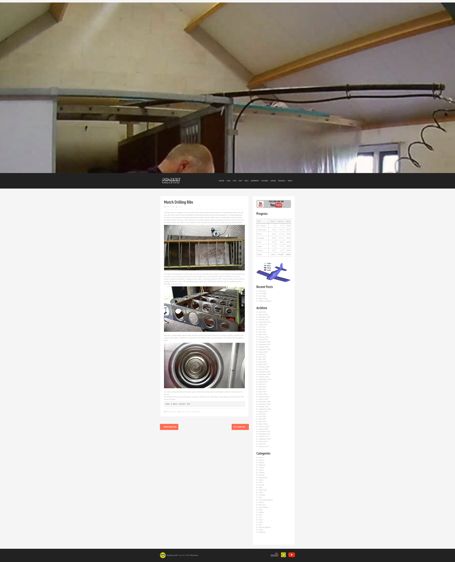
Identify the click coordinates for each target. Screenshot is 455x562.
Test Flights (263, 293)
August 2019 (263, 382)
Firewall (261, 485)
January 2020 (263, 369)
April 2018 (262, 421)
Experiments (255, 181)
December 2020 (264, 342)
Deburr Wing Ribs (169, 427)
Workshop (262, 532)
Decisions (265, 181)
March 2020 (263, 364)
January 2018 (263, 429)
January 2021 (263, 339)
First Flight (262, 296)
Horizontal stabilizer (266, 500)
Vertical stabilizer (265, 527)
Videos (290, 181)
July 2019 (262, 384)
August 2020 (263, 352)
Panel (261, 510)
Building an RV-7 (172, 555)
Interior (261, 502)
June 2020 (262, 357)
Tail (260, 517)
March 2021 (263, 334)
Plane (228, 181)
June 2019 (262, 387)
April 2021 (262, 332)
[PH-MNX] (171, 181)
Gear (260, 497)
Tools (246, 181)
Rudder (261, 512)
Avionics (261, 460)
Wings (175, 412)
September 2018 (265, 409)
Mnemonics (194, 555)
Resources (281, 181)
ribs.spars (183, 412)
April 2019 (262, 392)
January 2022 (263, 315)
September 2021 (265, 322)
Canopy (261, 467)
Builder (221, 181)
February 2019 (264, 397)
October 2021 (264, 319)
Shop (240, 181)
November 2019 (265, 374)
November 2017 (265, 434)
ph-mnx (179, 207)
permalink (196, 412)
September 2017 (265, 439)
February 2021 (264, 337)
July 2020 (262, 354)
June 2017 (262, 444)
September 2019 (265, 379)
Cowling (261, 472)
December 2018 (264, 402)
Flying (261, 492)
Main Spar (169, 412)
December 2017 (264, 431)
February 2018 (264, 426)
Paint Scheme (263, 507)
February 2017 (264, 446)
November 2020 (265, 344)
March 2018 (263, 424)
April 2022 (262, 312)
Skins (260, 515)
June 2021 (262, 327)
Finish (261, 482)
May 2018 (262, 419)
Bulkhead (262, 465)
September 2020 (265, 349)
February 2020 (264, 367)
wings (188, 412)
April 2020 (262, 362)
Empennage (263, 477)
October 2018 (264, 407)
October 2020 (264, 347)
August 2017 (263, 441)
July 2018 (262, 414)
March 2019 (263, 394)
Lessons (273, 181)
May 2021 (262, 329)
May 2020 (262, 359)
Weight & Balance (265, 301)
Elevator (262, 475)
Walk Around (263, 298)
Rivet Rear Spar (240, 427)
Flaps (260, 487)
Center (261, 470)
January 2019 (263, 399)
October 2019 (264, 377)
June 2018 (262, 416)
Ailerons (261, 457)
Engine (261, 480)
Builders (261, 462)
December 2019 (264, 372)
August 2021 (263, 324)
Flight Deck (262, 490)
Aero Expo (262, 291)
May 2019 (262, 389)
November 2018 (265, 404)
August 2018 (263, 412)
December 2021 (264, 317)
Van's (260, 525)
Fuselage (262, 495)
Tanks (261, 520)
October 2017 (264, 436)
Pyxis (234, 181)
